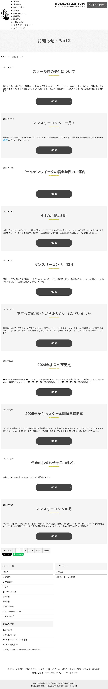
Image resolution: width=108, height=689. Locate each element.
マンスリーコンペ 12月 (54, 264)
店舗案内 (17, 4)
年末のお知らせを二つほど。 (54, 463)
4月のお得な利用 (54, 215)
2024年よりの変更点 (54, 365)
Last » (46, 551)
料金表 (16, 10)
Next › (38, 551)
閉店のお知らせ (9, 634)
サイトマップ (18, 28)
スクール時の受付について (54, 71)
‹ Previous (6, 551)
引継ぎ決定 (7, 630)
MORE (54, 101)
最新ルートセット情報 (65, 577)
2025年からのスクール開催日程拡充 (54, 414)
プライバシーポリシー (22, 25)
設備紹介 (17, 19)
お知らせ (60, 572)
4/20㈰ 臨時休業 (10, 644)
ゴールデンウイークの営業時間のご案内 (54, 172)
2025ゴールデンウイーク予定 (15, 640)
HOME (16, 1)
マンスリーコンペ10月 (54, 509)
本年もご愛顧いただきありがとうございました (54, 313)
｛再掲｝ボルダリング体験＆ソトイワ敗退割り (23, 649)
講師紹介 (17, 16)
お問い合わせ (18, 22)
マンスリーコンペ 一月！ (54, 123)
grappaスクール (20, 13)
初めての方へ (18, 7)
